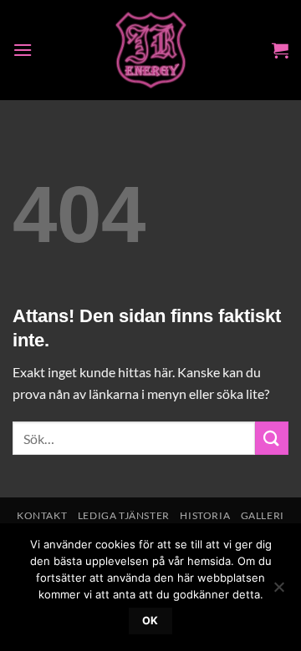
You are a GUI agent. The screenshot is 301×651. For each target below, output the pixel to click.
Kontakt (42, 515)
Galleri (262, 515)
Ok (150, 620)
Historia (205, 515)
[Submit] (271, 437)
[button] (23, 49)
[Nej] (278, 591)
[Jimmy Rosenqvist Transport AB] (151, 50)
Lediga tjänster (124, 515)
